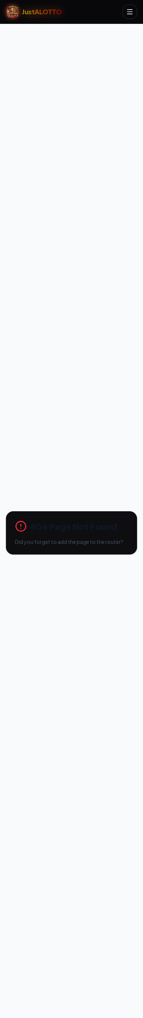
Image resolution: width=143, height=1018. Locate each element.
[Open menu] (129, 11)
